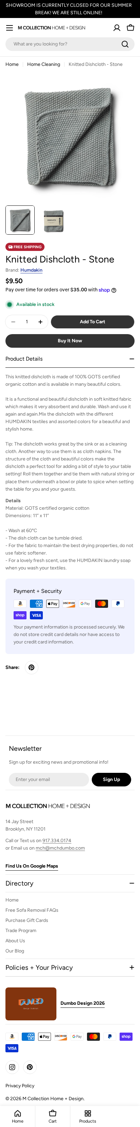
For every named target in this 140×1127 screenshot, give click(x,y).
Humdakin (31, 270)
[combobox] (70, 44)
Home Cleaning (43, 64)
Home (12, 64)
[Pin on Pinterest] (31, 667)
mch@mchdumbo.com (60, 848)
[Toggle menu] (9, 28)
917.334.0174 (56, 840)
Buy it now (70, 341)
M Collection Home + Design (53, 1099)
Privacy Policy (19, 1086)
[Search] (125, 44)
